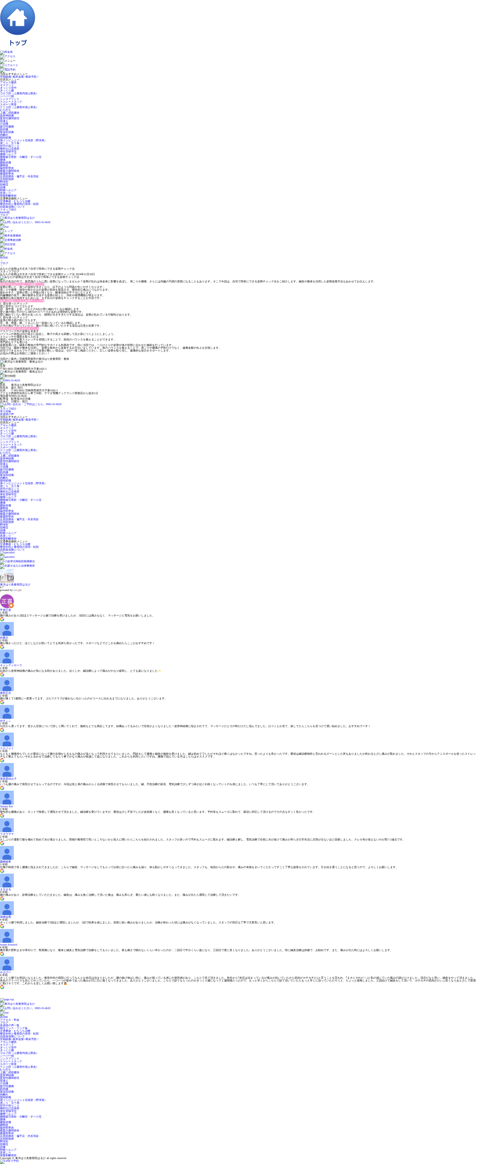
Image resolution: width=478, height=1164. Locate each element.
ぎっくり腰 (7, 90)
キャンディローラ (11, 665)
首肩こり (5, 192)
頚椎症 (4, 184)
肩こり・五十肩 (9, 143)
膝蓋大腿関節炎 (9, 170)
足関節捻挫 (7, 179)
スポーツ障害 (8, 104)
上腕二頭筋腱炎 (9, 112)
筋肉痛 (4, 129)
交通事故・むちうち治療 (15, 201)
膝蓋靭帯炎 (7, 173)
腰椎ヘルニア (8, 154)
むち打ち (5, 109)
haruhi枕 (5, 212)
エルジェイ (7, 748)
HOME (4, 257)
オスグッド (7, 85)
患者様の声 (7, 414)
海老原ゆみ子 (8, 778)
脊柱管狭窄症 (8, 151)
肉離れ (4, 134)
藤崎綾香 (5, 861)
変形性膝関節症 (9, 118)
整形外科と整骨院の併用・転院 (19, 203)
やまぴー (5, 972)
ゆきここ (5, 720)
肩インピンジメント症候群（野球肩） (23, 140)
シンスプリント (9, 98)
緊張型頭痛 (7, 132)
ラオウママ (7, 833)
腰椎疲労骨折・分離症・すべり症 (20, 156)
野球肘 (4, 181)
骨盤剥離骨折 (8, 195)
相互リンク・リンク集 (14, 1028)
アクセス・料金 (9, 1019)
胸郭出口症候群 (9, 148)
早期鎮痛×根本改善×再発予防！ (19, 76)
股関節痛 (5, 137)
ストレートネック (11, 101)
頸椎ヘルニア (8, 190)
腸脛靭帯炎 (7, 168)
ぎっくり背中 (8, 87)
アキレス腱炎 (8, 82)
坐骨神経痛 (7, 115)
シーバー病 (7, 96)
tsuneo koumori (8, 944)
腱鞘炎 (4, 165)
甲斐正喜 (5, 609)
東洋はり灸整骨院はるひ (15, 584)
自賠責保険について (12, 206)
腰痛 (3, 159)
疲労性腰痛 (7, 126)
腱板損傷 (5, 162)
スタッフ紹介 (8, 209)
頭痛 (3, 187)
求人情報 (5, 411)
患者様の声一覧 (9, 1025)
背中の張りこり (9, 145)
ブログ (4, 215)
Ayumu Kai (6, 806)
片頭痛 (4, 123)
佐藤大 (4, 637)
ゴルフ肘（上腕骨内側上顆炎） (19, 93)
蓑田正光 (5, 692)
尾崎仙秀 (5, 916)
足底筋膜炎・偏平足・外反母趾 (19, 176)
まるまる (5, 889)
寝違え (4, 121)
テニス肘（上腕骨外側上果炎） (19, 107)
